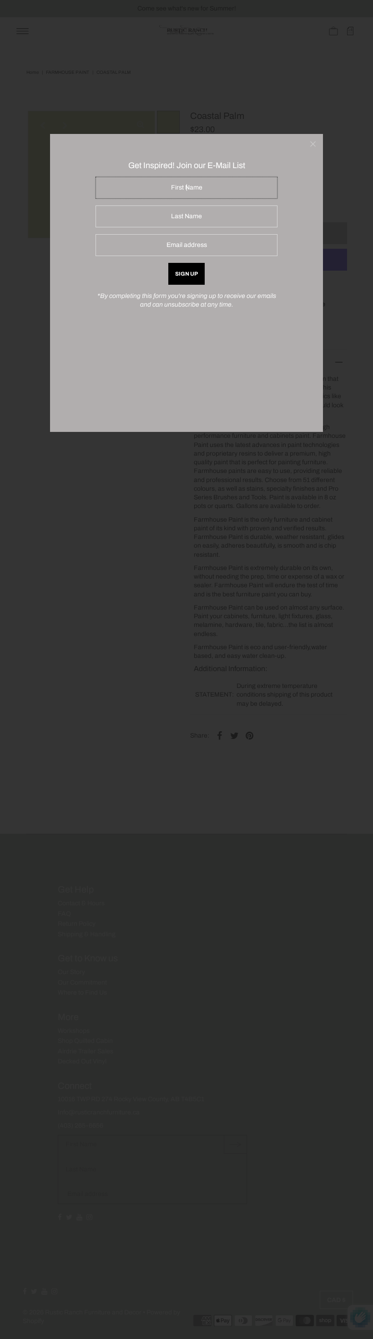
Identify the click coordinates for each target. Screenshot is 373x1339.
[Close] (313, 144)
